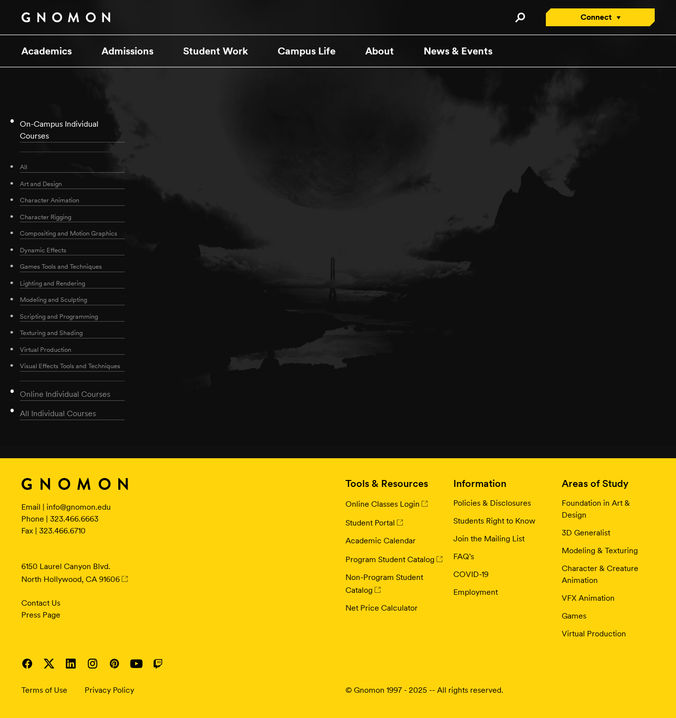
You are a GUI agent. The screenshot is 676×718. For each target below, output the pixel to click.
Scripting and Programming (59, 316)
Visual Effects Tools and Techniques (70, 366)
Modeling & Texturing (600, 550)
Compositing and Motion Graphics (68, 233)
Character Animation (49, 200)
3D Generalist (586, 532)
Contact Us (40, 603)
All (23, 167)
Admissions (127, 51)
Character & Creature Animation (600, 574)
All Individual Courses (58, 413)
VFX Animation (588, 598)
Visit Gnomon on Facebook (27, 663)
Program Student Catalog (390, 559)
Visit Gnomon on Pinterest (114, 663)
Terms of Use (44, 690)
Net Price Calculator (381, 608)
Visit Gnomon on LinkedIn (71, 663)
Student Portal (370, 522)
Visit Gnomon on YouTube (136, 663)
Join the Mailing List (489, 538)
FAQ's (463, 556)
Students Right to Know (494, 521)
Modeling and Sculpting (53, 299)
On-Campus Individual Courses (59, 130)
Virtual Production (45, 349)
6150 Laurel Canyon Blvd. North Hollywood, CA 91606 (70, 573)
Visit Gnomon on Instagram (92, 663)
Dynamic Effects (43, 250)
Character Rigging (45, 217)
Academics (46, 51)
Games (574, 616)
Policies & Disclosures (492, 503)
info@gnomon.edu (79, 507)
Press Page (40, 615)
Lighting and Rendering (52, 283)
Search (520, 17)
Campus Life (307, 51)
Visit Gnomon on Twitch (158, 663)
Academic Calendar (380, 540)
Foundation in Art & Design (596, 509)
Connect (596, 17)
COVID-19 (470, 574)
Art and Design (41, 184)
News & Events (458, 51)
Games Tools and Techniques (61, 266)
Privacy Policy (109, 690)
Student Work (215, 51)
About (379, 51)
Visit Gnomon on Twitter (49, 663)
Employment (475, 592)
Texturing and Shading (51, 332)
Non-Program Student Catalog (384, 584)
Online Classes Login (382, 504)
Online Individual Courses (65, 394)
